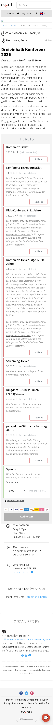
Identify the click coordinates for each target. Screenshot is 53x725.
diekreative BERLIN (16, 635)
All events (20, 639)
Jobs (28, 703)
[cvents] (7, 5)
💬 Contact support (26, 719)
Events (14, 25)
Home (5, 25)
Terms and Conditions (26, 699)
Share (49, 40)
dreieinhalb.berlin (37, 596)
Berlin (28, 554)
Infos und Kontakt (22, 572)
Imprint (9, 699)
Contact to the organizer (39, 639)
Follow (9, 639)
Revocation (18, 703)
